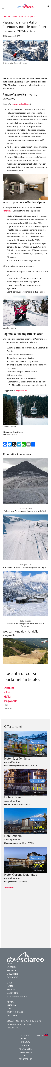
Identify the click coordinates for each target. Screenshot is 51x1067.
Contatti (12, 1015)
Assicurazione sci (17, 996)
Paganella (7, 210)
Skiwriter (12, 973)
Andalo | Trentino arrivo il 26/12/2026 (19, 839)
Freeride (11, 970)
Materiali (12, 1005)
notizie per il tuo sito (19, 1024)
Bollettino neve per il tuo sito (24, 1021)
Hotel (10, 986)
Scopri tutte (10, 887)
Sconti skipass (15, 1012)
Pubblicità (13, 1027)
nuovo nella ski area (21, 104)
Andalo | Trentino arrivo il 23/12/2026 (17, 800)
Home (7, 16)
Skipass (11, 989)
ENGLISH (39, 1035)
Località (11, 967)
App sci (10, 1001)
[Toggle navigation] (4, 9)
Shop (9, 982)
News (14, 16)
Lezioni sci (12, 993)
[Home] (25, 6)
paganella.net (21, 390)
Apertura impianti (27, 16)
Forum (11, 1008)
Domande (12, 977)
